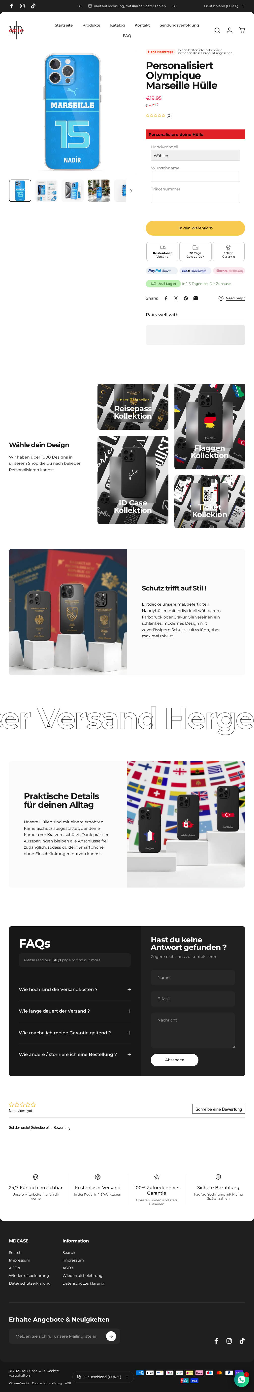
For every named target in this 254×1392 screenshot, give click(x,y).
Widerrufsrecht (19, 1383)
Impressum (19, 1260)
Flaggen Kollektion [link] (210, 451)
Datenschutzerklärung (30, 1283)
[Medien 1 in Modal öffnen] (72, 112)
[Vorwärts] (173, 6)
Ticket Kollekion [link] (209, 510)
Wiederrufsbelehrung (29, 1275)
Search (15, 1252)
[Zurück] (80, 6)
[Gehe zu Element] (20, 191)
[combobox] (224, 6)
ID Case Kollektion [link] (133, 506)
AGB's (14, 1268)
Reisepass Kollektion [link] (133, 412)
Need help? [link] (235, 298)
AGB (68, 1383)
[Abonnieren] (111, 1336)
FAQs (56, 960)
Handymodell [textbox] (164, 147)
